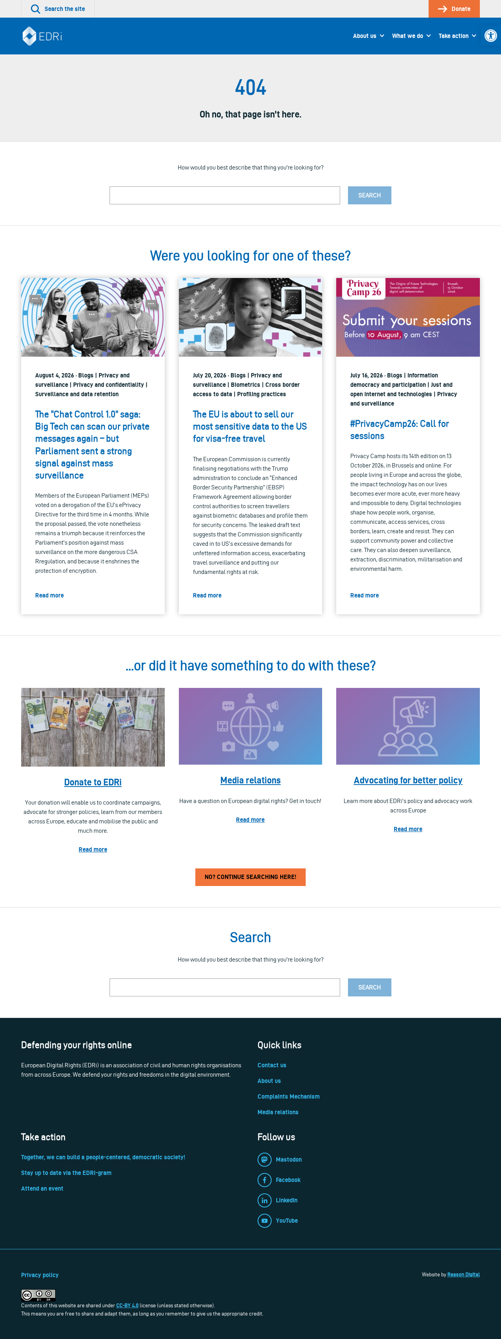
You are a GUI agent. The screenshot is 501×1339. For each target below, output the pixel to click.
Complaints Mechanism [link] (289, 1096)
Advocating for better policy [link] (408, 780)
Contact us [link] (272, 1065)
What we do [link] (407, 35)
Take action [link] (454, 35)
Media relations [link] (250, 780)
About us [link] (365, 35)
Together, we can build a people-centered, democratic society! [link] (103, 1157)
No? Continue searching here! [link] (250, 876)
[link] (491, 35)
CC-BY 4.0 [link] (127, 1305)
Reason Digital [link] (463, 1274)
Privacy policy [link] (40, 1275)
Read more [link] (93, 849)
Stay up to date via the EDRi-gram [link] (66, 1172)
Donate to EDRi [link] (93, 782)
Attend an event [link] (42, 1188)
